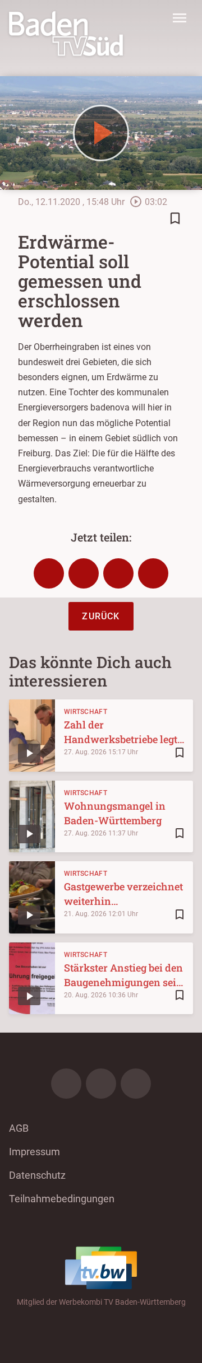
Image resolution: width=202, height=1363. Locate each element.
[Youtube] (136, 1083)
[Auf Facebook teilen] (49, 573)
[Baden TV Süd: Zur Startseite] (66, 33)
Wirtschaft (85, 711)
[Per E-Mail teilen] (153, 573)
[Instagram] (101, 1083)
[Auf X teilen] (83, 573)
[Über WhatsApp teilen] (118, 573)
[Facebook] (66, 1083)
